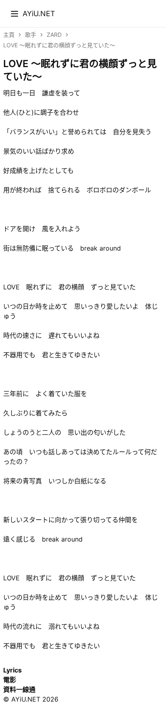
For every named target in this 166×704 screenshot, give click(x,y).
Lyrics (12, 670)
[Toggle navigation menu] (14, 14)
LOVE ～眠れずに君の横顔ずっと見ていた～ (59, 45)
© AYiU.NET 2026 (30, 699)
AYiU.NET (39, 13)
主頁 (9, 34)
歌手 (30, 34)
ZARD (54, 34)
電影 (9, 680)
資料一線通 (19, 689)
